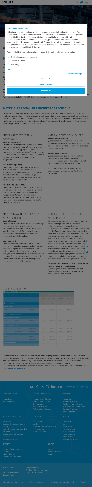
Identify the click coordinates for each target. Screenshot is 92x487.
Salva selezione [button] (46, 84)
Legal (9, 69)
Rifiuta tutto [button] (46, 79)
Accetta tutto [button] (46, 91)
